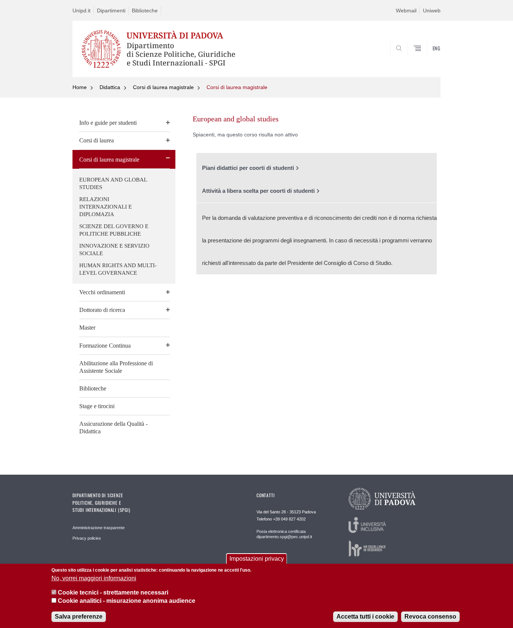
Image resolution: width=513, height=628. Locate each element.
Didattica (110, 87)
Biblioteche (145, 11)
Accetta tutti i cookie (365, 616)
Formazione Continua (105, 345)
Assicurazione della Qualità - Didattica (113, 427)
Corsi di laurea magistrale (163, 87)
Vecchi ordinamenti (102, 292)
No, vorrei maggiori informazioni (93, 578)
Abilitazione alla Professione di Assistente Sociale (116, 367)
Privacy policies (86, 538)
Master (87, 327)
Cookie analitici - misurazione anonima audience (126, 601)
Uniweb (432, 11)
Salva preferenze (79, 616)
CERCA (429, 59)
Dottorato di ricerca (102, 310)
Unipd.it (81, 11)
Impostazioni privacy (256, 558)
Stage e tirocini (97, 406)
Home (79, 87)
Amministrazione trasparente (98, 527)
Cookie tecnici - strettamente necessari (113, 592)
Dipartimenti (111, 11)
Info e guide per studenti (108, 123)
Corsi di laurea (96, 140)
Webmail (406, 11)
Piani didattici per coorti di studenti (248, 168)
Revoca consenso (430, 616)
